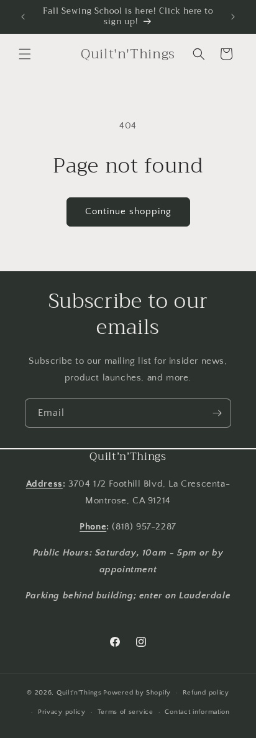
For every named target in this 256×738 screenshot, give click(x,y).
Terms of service (125, 712)
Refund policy (206, 692)
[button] (25, 54)
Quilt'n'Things (79, 692)
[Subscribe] (217, 413)
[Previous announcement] (23, 16)
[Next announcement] (233, 16)
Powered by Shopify (137, 692)
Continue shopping (128, 211)
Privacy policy (62, 712)
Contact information (197, 712)
